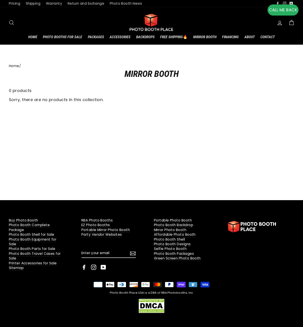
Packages (96, 37)
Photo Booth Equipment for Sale (32, 241)
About (249, 37)
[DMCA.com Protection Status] (151, 305)
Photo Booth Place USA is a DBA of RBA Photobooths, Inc (151, 293)
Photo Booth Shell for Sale (31, 234)
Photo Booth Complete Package (29, 227)
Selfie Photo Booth (170, 248)
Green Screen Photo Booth (177, 258)
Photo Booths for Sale (62, 37)
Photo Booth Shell (169, 239)
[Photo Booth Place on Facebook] (84, 267)
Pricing (14, 3)
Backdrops (145, 37)
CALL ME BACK (283, 10)
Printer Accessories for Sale (33, 263)
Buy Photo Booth (23, 220)
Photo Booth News (126, 3)
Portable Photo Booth (173, 220)
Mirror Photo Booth (170, 229)
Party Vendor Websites (101, 234)
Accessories (120, 37)
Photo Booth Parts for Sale (32, 248)
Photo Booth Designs (172, 244)
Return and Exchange (86, 3)
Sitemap (16, 267)
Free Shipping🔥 (173, 37)
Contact (267, 37)
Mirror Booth (204, 37)
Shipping (33, 3)
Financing (230, 37)
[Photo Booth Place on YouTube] (103, 267)
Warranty (54, 3)
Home (32, 37)
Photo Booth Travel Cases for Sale (35, 256)
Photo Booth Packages (174, 253)
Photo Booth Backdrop (173, 225)
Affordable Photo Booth (175, 234)
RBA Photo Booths (97, 220)
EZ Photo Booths (95, 225)
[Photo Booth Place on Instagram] (93, 267)
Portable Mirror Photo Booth (105, 229)
